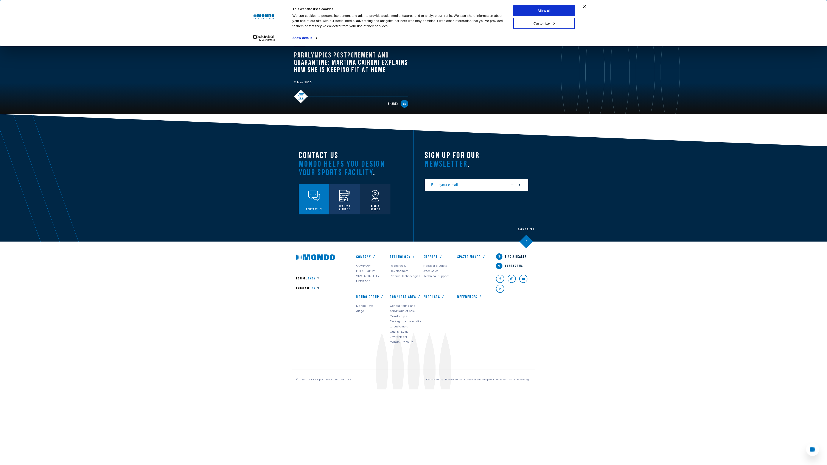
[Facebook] (502, 279)
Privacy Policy (453, 379)
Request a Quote (435, 266)
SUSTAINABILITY (368, 276)
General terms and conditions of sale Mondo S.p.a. (402, 311)
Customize (541, 23)
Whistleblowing (519, 379)
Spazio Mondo (469, 257)
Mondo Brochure (401, 342)
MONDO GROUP (367, 297)
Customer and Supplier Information (485, 379)
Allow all (544, 10)
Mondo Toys (365, 306)
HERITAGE (363, 281)
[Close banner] (584, 6)
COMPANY (363, 266)
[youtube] (525, 279)
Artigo (360, 311)
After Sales (430, 271)
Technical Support (435, 276)
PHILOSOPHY (365, 271)
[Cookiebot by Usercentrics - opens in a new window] (264, 38)
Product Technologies (405, 276)
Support (430, 257)
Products (431, 297)
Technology (400, 257)
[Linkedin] (502, 289)
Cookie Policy (434, 379)
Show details (302, 38)
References (467, 297)
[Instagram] (513, 279)
